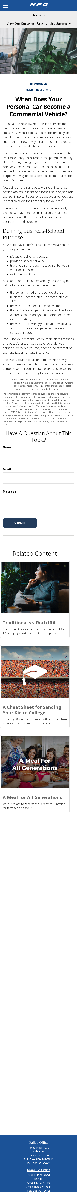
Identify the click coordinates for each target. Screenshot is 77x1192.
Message (9, 491)
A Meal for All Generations (32, 797)
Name (7, 447)
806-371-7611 (42, 1186)
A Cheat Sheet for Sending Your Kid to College (32, 710)
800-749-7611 (44, 1159)
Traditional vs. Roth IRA (29, 622)
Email (7, 469)
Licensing (38, 15)
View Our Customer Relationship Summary (39, 23)
